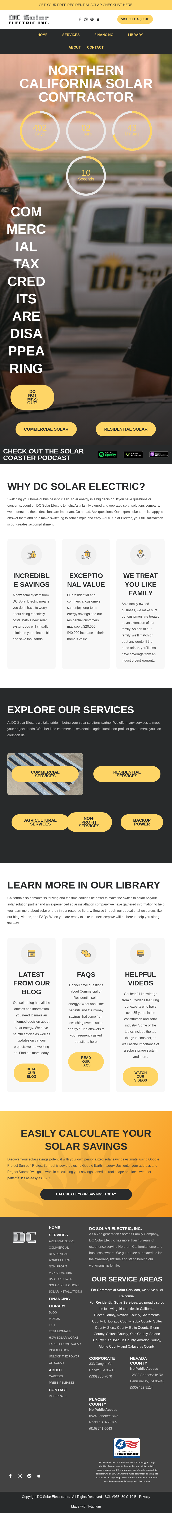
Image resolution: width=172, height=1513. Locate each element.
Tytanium (94, 1506)
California (126, 1296)
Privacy (144, 1497)
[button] (10, 1476)
